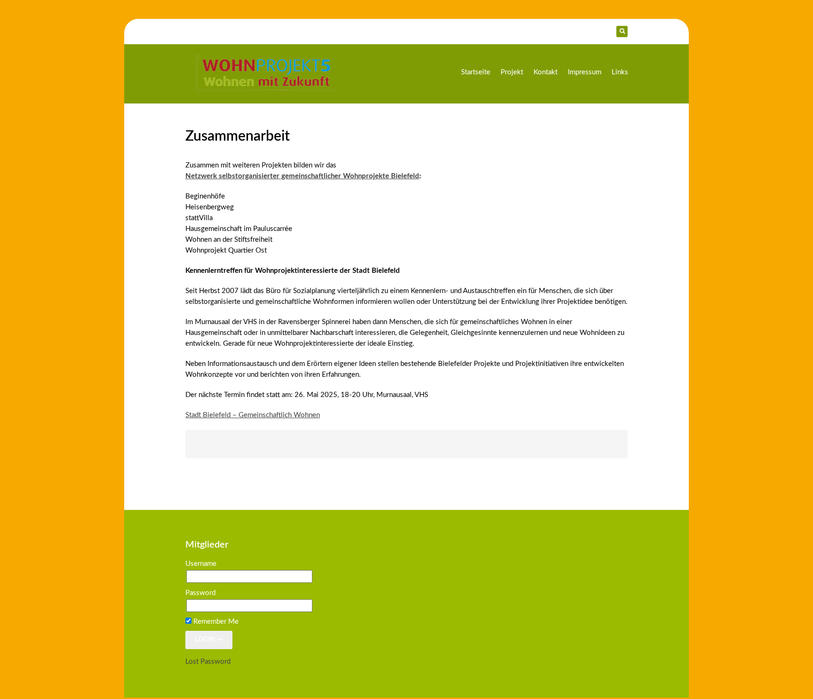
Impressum (584, 72)
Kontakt (546, 72)
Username (200, 563)
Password (200, 592)
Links (620, 72)
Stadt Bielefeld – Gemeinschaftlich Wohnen (252, 415)
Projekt (512, 72)
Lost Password (208, 661)
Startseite (475, 72)
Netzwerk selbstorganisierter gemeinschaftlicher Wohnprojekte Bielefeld (302, 176)
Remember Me (215, 621)
